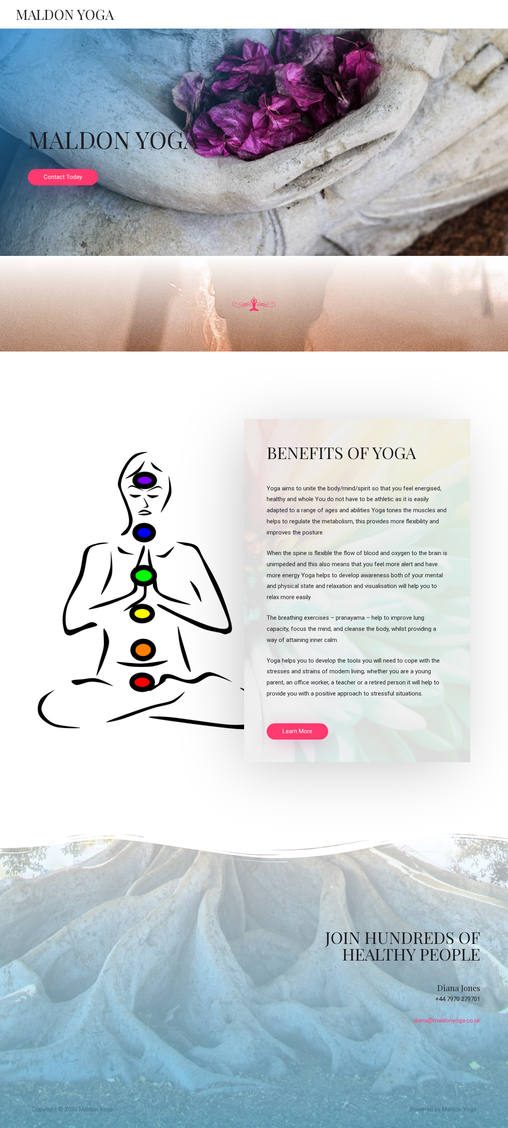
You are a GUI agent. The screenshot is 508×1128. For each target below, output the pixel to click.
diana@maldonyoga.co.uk (447, 1020)
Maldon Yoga (65, 14)
